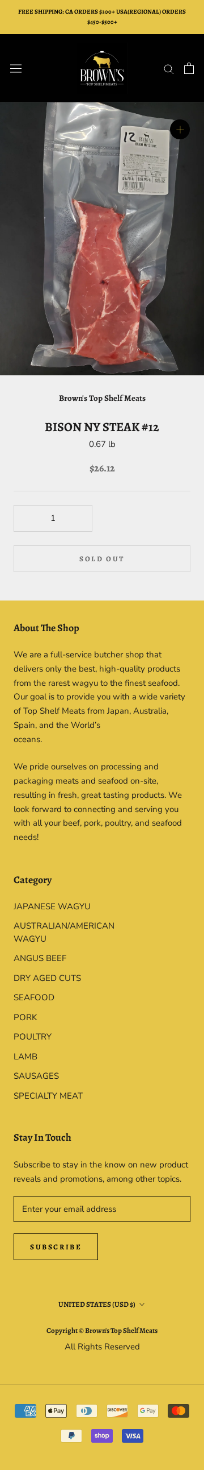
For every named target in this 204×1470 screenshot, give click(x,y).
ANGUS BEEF (40, 958)
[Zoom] (180, 129)
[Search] (169, 68)
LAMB (25, 1056)
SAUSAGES (36, 1076)
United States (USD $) (96, 1304)
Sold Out (102, 559)
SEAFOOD (34, 997)
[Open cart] (189, 68)
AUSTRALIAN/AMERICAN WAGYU (58, 932)
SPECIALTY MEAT (48, 1096)
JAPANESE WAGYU (52, 906)
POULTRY (33, 1036)
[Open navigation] (16, 68)
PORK (25, 1017)
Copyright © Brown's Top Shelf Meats (102, 1330)
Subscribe (56, 1247)
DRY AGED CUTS (47, 978)
